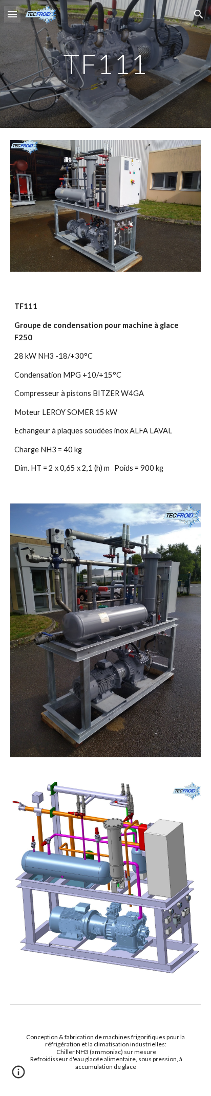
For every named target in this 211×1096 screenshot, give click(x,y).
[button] (12, 14)
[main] (105, 63)
